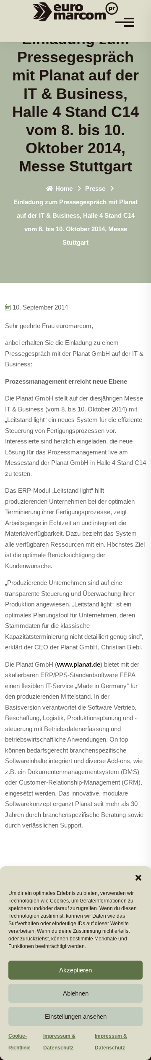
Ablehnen (76, 993)
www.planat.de (78, 664)
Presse (95, 188)
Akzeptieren (75, 970)
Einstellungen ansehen (76, 1016)
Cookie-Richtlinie (19, 1042)
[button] (138, 877)
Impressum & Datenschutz (59, 1042)
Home (64, 188)
